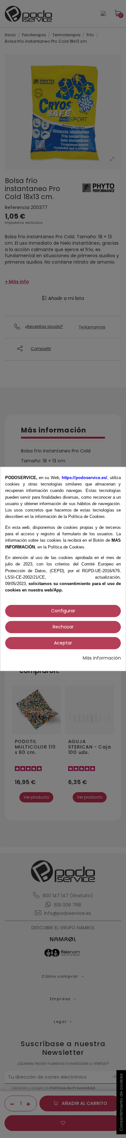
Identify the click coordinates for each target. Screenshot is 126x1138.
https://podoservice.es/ (84, 477)
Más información (102, 658)
